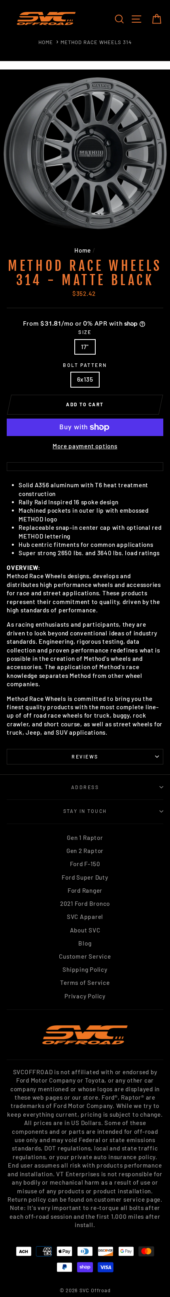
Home (45, 42)
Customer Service (85, 956)
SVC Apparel (85, 916)
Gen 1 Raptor (85, 837)
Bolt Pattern (85, 365)
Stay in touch (85, 811)
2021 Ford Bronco (85, 903)
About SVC (85, 930)
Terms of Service (85, 982)
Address (85, 787)
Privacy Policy (85, 996)
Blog (84, 943)
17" (85, 346)
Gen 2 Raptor (85, 850)
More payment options (85, 446)
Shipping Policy (84, 969)
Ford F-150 (85, 863)
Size (85, 332)
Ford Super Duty (85, 877)
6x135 (85, 379)
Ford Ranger (85, 890)
